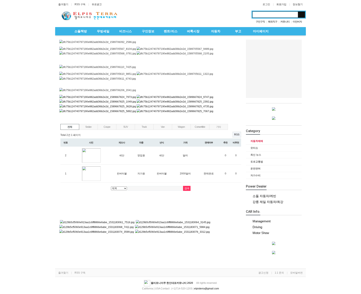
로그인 (266, 4)
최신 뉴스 (255, 154)
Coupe (107, 126)
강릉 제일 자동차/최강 (268, 202)
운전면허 (255, 168)
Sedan (88, 126)
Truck (144, 126)
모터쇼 (254, 147)
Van (162, 126)
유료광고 (97, 4)
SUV (125, 126)
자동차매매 (256, 141)
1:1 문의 (279, 272)
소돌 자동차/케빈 (264, 196)
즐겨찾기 (63, 4)
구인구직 (260, 21)
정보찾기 (298, 4)
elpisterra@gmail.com (206, 288)
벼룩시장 (193, 31)
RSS (236, 134)
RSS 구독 (80, 4)
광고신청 (263, 272)
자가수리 (255, 175)
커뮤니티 (285, 21)
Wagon (181, 126)
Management (262, 221)
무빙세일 (102, 31)
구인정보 (147, 31)
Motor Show (261, 233)
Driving (257, 227)
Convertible (200, 126)
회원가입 (281, 4)
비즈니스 (125, 31)
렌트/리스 (170, 31)
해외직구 (272, 21)
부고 (237, 31)
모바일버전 (296, 272)
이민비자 (297, 21)
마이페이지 (260, 31)
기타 (218, 126)
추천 (225, 142)
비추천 (236, 142)
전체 (69, 126)
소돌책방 (80, 31)
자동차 (215, 31)
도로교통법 (256, 161)
